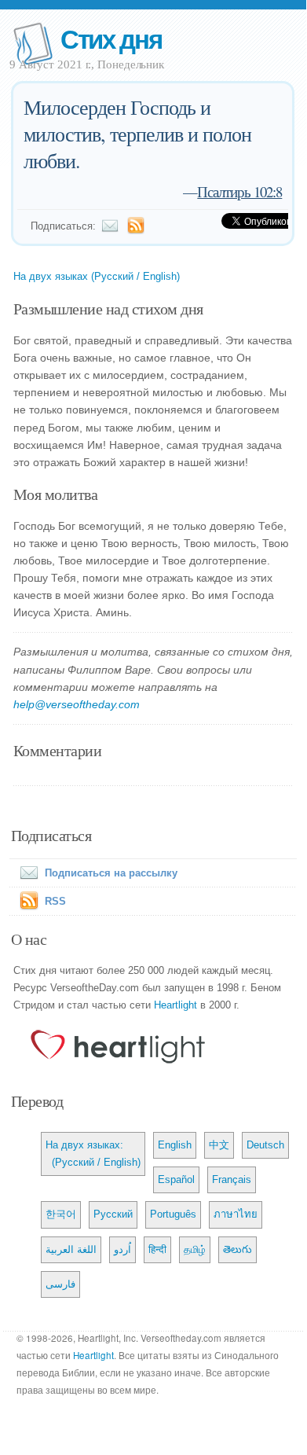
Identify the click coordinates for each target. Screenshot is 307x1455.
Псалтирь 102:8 (239, 191)
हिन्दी (157, 1249)
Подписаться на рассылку (111, 873)
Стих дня (111, 38)
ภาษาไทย (236, 1214)
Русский (113, 1214)
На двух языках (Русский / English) (96, 276)
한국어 (61, 1214)
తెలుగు (237, 1249)
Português (173, 1214)
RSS (55, 901)
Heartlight (175, 1005)
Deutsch (265, 1145)
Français (231, 1179)
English (175, 1145)
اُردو (122, 1249)
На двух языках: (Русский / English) (93, 1153)
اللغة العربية (71, 1249)
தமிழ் (195, 1249)
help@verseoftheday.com (76, 704)
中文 (219, 1145)
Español (176, 1179)
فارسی (60, 1284)
